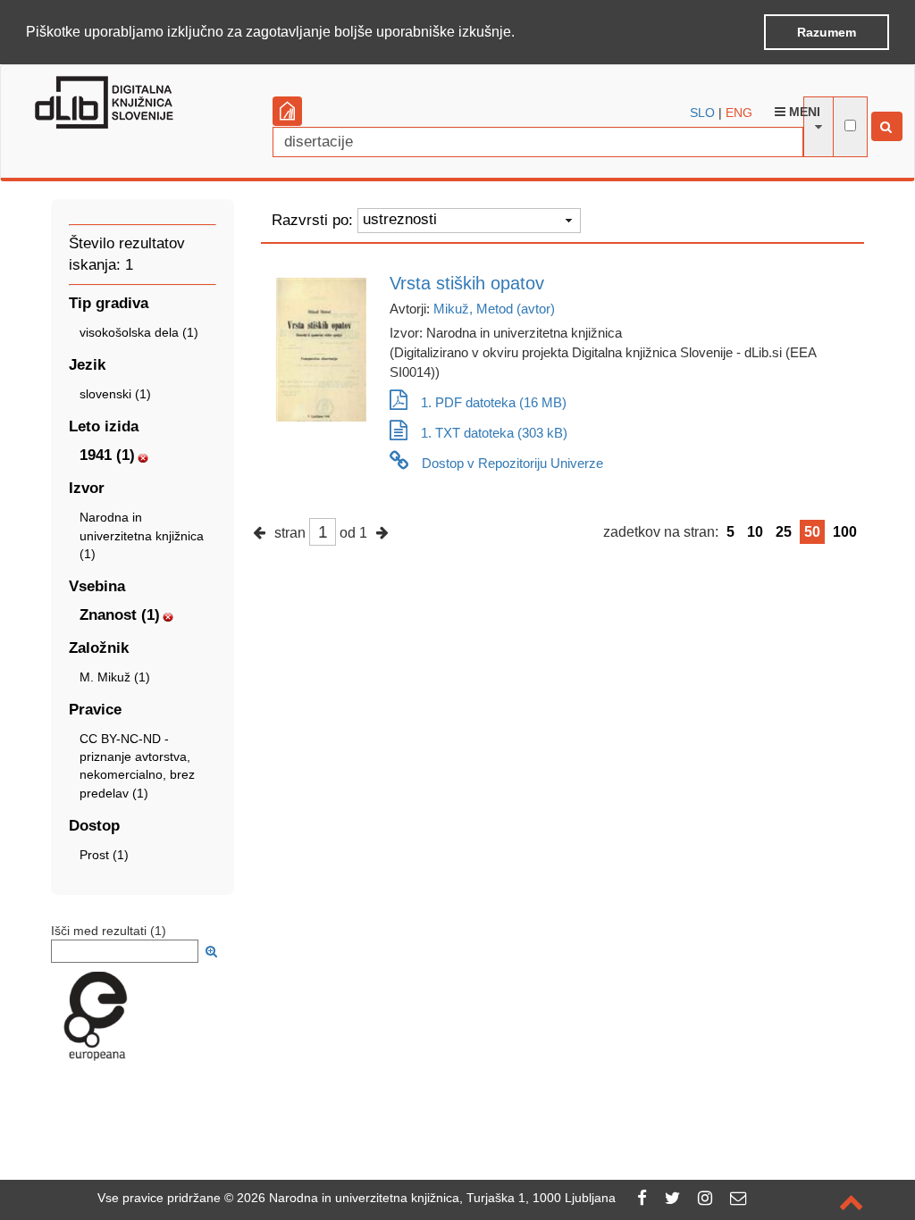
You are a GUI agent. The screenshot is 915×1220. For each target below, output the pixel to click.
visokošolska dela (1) (139, 332)
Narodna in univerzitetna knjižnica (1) (142, 535)
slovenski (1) (115, 394)
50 (812, 531)
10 (755, 531)
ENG (739, 112)
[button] (521, 33)
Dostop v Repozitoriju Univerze (512, 463)
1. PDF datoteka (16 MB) (494, 402)
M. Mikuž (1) (115, 677)
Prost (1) (104, 855)
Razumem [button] (826, 32)
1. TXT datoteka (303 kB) (494, 432)
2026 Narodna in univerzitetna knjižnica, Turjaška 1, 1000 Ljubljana (426, 1198)
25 (784, 531)
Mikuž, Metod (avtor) (494, 308)
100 (845, 531)
